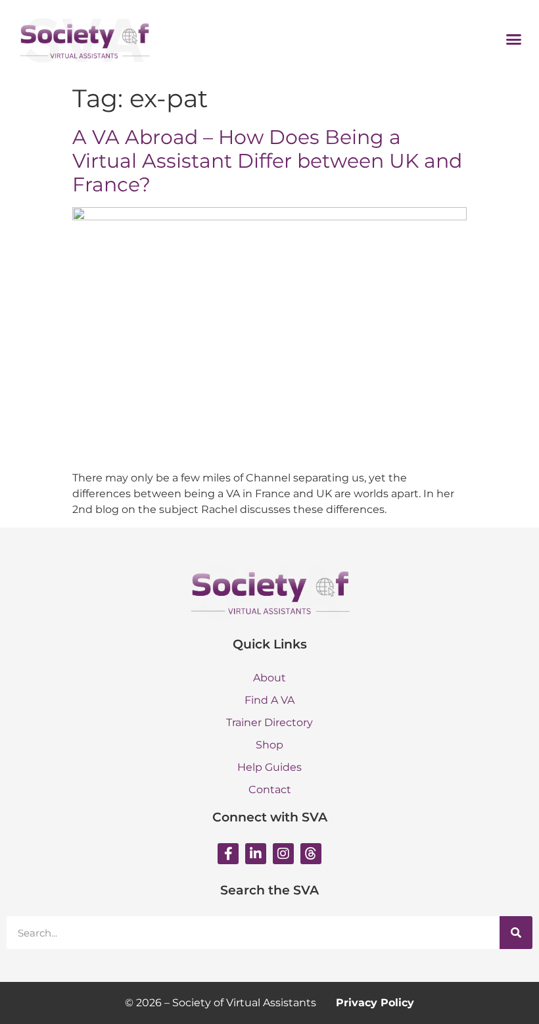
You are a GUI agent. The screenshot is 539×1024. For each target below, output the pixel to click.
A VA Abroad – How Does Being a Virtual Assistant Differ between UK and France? (267, 161)
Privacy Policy (375, 1002)
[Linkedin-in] (255, 853)
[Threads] (310, 853)
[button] (514, 38)
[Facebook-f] (228, 853)
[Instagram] (283, 853)
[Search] (516, 932)
